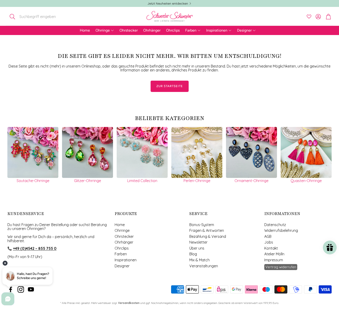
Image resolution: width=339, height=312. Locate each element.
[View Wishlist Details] (309, 16)
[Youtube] (31, 289)
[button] (37, 16)
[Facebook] (10, 289)
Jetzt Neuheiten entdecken (167, 3)
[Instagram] (21, 289)
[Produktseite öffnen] (32, 152)
